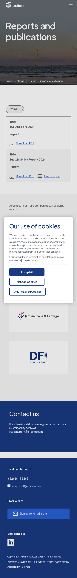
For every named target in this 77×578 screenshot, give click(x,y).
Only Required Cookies (27, 291)
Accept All (27, 272)
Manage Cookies (27, 282)
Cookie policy (30, 260)
